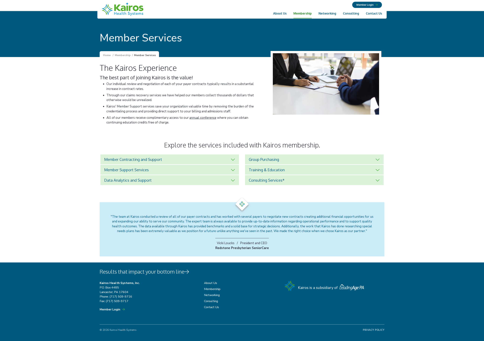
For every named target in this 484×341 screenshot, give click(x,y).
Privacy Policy (373, 330)
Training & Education (267, 169)
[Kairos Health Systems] (122, 9)
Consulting (351, 13)
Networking (327, 13)
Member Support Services (126, 169)
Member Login (365, 4)
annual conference (202, 118)
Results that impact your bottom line (142, 271)
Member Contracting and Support (133, 159)
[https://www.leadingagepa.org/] (351, 287)
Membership (302, 13)
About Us (280, 13)
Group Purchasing (264, 159)
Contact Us (374, 13)
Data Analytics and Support (128, 180)
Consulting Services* (267, 180)
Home (107, 55)
